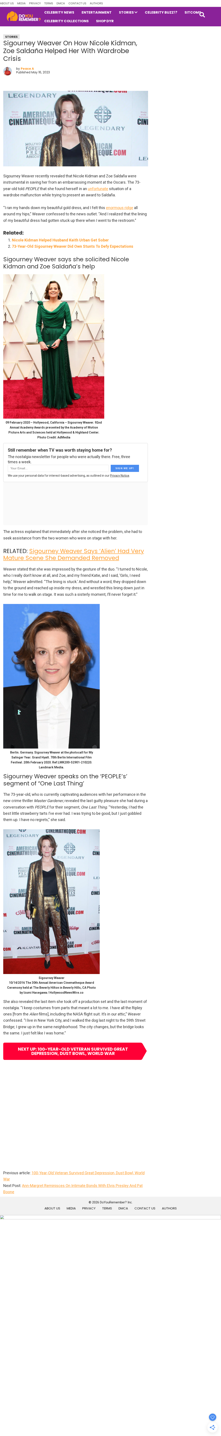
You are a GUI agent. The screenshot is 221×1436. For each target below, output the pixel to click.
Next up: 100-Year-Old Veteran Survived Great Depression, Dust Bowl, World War (73, 1051)
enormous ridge (119, 207)
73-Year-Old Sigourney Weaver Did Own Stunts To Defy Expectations (72, 246)
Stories (11, 37)
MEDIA (21, 3)
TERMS (48, 3)
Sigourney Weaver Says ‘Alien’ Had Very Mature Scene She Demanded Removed (73, 554)
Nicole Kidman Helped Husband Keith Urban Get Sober (60, 240)
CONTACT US (77, 3)
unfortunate (98, 188)
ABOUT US (7, 3)
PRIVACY (35, 3)
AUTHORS (96, 3)
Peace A (27, 68)
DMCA (61, 3)
